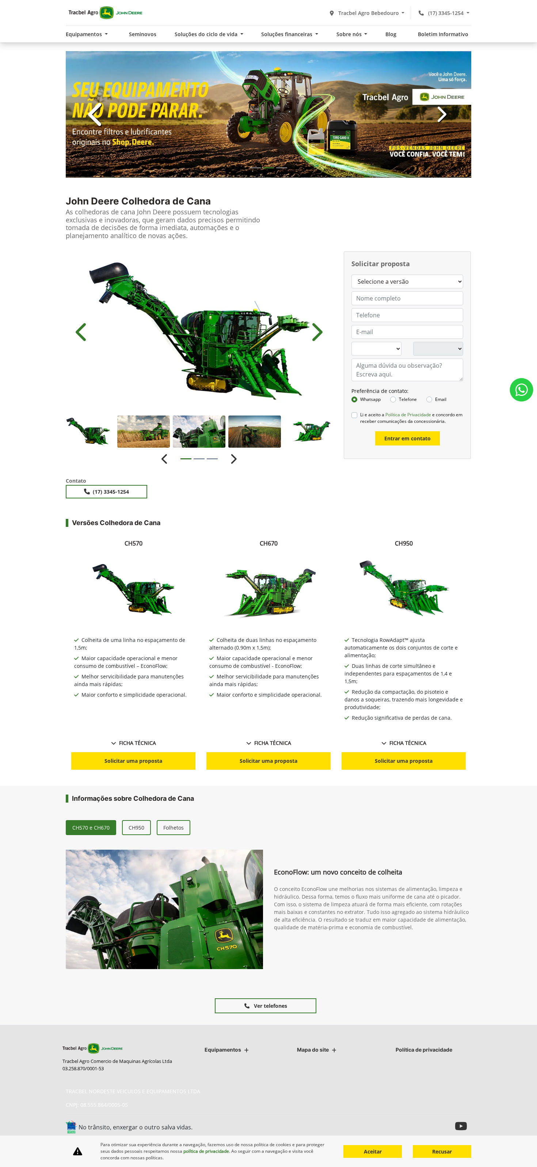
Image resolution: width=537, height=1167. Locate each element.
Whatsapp (370, 623)
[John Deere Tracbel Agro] (105, 13)
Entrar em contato (407, 661)
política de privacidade (206, 1151)
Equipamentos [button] (84, 34)
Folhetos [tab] (173, 1051)
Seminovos (142, 34)
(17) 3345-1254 (446, 12)
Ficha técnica (137, 966)
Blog (390, 34)
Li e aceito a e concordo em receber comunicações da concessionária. (411, 641)
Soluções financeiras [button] (287, 34)
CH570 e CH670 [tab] (91, 1051)
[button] (96, 226)
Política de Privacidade (408, 638)
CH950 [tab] (136, 1051)
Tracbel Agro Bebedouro (368, 12)
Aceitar (373, 1151)
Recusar (442, 1151)
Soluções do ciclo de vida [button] (207, 34)
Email (440, 623)
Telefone (408, 623)
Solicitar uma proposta (133, 984)
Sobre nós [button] (349, 34)
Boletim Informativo (443, 34)
